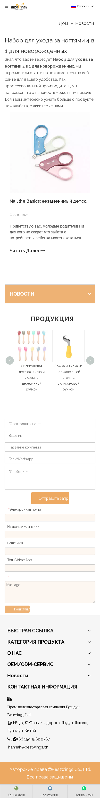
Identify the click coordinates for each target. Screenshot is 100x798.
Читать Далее (25, 250)
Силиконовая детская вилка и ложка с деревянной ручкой (23, 377)
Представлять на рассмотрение (21, 609)
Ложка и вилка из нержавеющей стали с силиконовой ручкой (60, 377)
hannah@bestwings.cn (28, 747)
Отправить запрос (54, 498)
